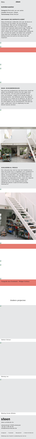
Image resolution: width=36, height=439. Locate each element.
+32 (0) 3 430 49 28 (7, 426)
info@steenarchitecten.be (9, 428)
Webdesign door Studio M (7, 435)
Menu (3, 2)
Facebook (10, 432)
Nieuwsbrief (18, 432)
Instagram (3, 432)
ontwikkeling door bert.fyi (20, 435)
